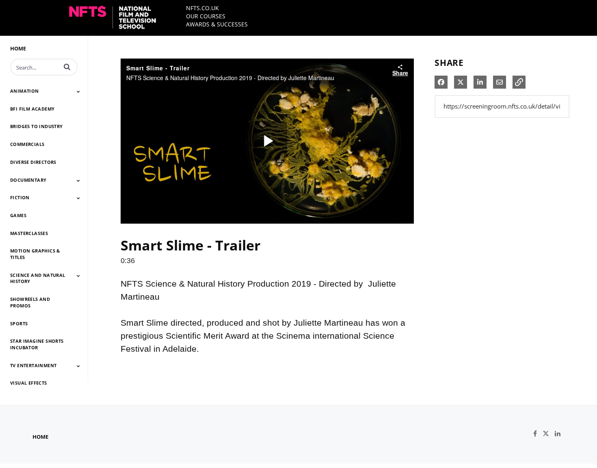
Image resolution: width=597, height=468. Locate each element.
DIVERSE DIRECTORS (33, 162)
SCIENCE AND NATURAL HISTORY (37, 278)
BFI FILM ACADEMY (32, 109)
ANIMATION (24, 91)
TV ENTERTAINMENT (33, 365)
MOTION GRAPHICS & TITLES (35, 254)
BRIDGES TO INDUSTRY (36, 126)
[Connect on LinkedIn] (560, 434)
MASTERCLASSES (29, 233)
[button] (67, 66)
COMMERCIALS (27, 144)
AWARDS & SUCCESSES (217, 24)
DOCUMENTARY (28, 180)
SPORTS (19, 323)
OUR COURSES (205, 16)
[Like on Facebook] (538, 434)
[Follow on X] (549, 434)
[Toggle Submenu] (78, 91)
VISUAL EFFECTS (28, 383)
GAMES (18, 215)
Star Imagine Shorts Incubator (37, 344)
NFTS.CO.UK (202, 8)
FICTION (20, 197)
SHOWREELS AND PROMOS (30, 302)
